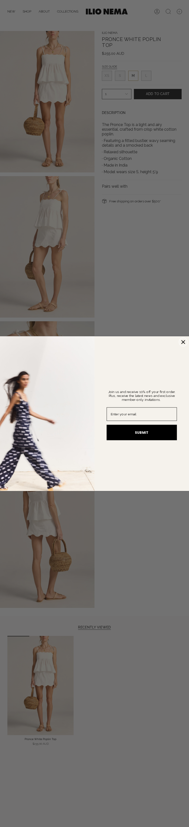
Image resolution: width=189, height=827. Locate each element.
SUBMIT (141, 432)
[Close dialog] (183, 342)
